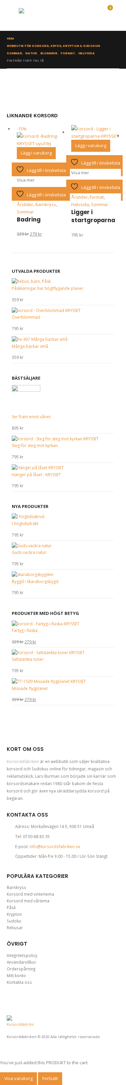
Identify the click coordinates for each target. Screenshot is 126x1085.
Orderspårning (21, 968)
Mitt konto (16, 975)
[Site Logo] (35, 15)
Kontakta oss (19, 982)
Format (97, 197)
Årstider (25, 204)
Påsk (11, 907)
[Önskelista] (91, 15)
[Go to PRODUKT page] (95, 132)
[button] (13, 15)
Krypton (14, 914)
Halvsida (80, 204)
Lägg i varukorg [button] (36, 153)
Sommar (25, 212)
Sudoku (14, 920)
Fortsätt (50, 1078)
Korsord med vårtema (28, 900)
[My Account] (78, 15)
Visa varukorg (18, 1078)
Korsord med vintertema (30, 894)
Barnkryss (45, 204)
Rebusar (15, 927)
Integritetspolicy (22, 955)
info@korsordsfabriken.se (55, 846)
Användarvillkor (21, 962)
